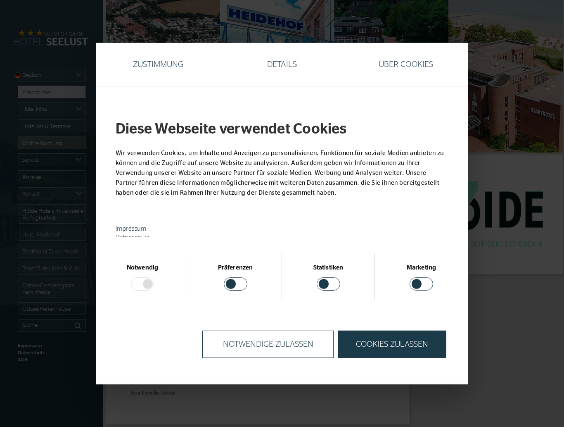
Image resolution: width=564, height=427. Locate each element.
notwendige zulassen (268, 344)
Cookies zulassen (392, 344)
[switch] (235, 284)
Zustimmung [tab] (158, 64)
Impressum (131, 229)
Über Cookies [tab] (406, 64)
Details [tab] (282, 64)
